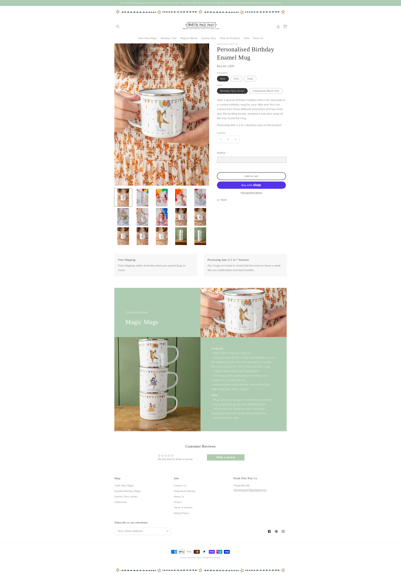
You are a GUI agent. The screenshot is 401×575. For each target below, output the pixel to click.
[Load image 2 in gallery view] (142, 197)
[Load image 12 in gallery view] (142, 236)
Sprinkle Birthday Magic (127, 491)
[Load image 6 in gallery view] (123, 217)
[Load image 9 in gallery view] (181, 217)
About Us (179, 496)
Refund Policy (181, 513)
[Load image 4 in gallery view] (181, 197)
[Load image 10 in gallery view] (200, 217)
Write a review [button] (225, 457)
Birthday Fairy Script (232, 91)
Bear (223, 78)
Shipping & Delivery (185, 491)
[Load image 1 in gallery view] (123, 197)
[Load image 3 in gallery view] (162, 197)
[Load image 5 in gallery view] (200, 197)
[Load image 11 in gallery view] (123, 236)
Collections (120, 502)
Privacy (178, 502)
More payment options (251, 193)
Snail (250, 78)
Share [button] (224, 200)
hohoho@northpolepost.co (249, 489)
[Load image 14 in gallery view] (181, 236)
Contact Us (180, 485)
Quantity (221, 133)
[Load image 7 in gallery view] (142, 217)
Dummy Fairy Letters (126, 496)
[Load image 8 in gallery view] (162, 217)
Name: (222, 152)
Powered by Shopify (212, 558)
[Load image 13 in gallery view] (162, 236)
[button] (117, 26)
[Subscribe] (167, 531)
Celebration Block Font (266, 91)
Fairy (236, 78)
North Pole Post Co (195, 558)
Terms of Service (183, 507)
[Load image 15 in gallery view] (200, 236)
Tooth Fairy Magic (124, 485)
